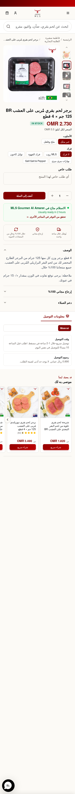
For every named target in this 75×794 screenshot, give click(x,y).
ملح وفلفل (49, 141)
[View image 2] (66, 65)
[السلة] (7, 13)
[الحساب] (15, 13)
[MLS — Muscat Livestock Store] (37, 13)
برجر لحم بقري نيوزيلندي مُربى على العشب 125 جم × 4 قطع (23, 425)
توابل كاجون (16, 154)
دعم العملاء (65, 302)
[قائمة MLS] (68, 13)
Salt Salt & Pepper (35, 161)
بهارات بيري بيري (60, 161)
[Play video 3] (66, 75)
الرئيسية (67, 39)
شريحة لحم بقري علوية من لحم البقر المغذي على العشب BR (56, 425)
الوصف (67, 250)
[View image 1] (66, 54)
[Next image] (67, 100)
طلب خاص (65, 169)
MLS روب (51, 154)
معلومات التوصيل (54, 316)
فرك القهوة (34, 154)
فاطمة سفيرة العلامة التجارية (52, 39)
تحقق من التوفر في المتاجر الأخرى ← (46, 216)
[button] (8, 785)
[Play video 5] (66, 96)
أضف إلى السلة (24, 196)
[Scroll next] (7, 419)
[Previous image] (67, 47)
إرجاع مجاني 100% (60, 291)
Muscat (64, 328)
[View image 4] (66, 86)
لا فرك (65, 154)
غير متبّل (64, 141)
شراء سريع (56, 447)
